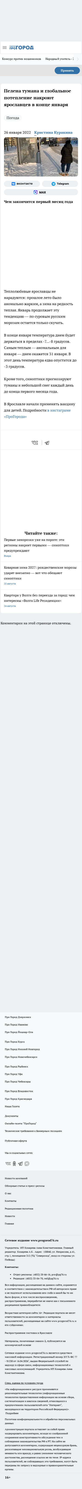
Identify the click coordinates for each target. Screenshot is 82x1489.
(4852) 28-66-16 (41, 1274)
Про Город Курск (15, 1041)
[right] (78, 59)
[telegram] (48, 443)
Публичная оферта (16, 1140)
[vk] (35, 443)
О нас (8, 1193)
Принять (67, 70)
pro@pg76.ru (59, 1274)
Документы (11, 1115)
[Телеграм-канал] (60, 184)
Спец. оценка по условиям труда (24, 1382)
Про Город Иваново (16, 1024)
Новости (10, 1216)
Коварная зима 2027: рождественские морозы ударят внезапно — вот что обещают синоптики (40, 575)
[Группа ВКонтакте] (22, 184)
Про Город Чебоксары (18, 1081)
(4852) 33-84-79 (34, 1278)
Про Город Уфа (13, 1074)
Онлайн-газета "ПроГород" (21, 1123)
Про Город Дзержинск (18, 1017)
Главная (9, 1223)
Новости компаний (16, 1178)
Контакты (10, 1200)
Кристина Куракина (53, 132)
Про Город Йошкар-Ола (19, 1032)
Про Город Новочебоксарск (21, 1056)
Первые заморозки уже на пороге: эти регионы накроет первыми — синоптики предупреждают (36, 547)
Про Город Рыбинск (16, 1066)
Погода (13, 117)
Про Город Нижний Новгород (22, 1049)
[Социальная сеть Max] (41, 192)
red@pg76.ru (51, 1278)
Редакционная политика (19, 1208)
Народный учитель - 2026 (62, 59)
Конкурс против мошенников (21, 59)
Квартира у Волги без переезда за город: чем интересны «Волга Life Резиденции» (39, 600)
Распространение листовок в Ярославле (28, 1332)
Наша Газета (12, 1106)
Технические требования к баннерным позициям (33, 1130)
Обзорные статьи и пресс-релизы (25, 1185)
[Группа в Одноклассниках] (14, 1163)
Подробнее (12, 1413)
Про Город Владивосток (19, 1091)
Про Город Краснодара (18, 1098)
